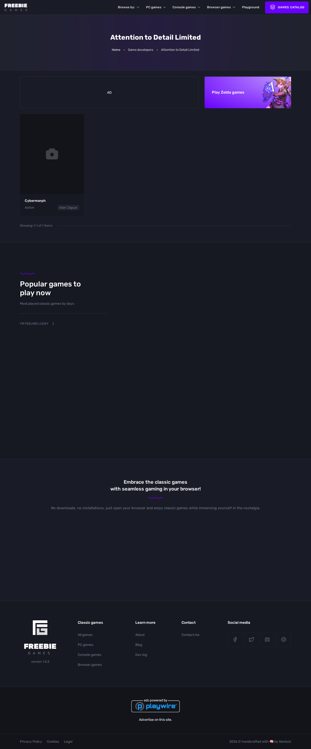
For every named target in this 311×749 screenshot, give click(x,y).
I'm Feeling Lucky (34, 323)
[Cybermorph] (52, 154)
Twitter (251, 639)
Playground (250, 7)
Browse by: (126, 7)
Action (29, 207)
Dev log (141, 655)
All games (85, 635)
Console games (184, 7)
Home (116, 50)
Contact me (190, 635)
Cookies (53, 742)
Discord (267, 639)
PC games (153, 7)
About (140, 635)
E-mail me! (283, 639)
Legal (68, 742)
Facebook (235, 639)
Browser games (219, 7)
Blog (138, 645)
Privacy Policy (31, 742)
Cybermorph (35, 201)
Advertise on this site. (155, 720)
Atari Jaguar (68, 207)
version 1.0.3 (40, 661)
